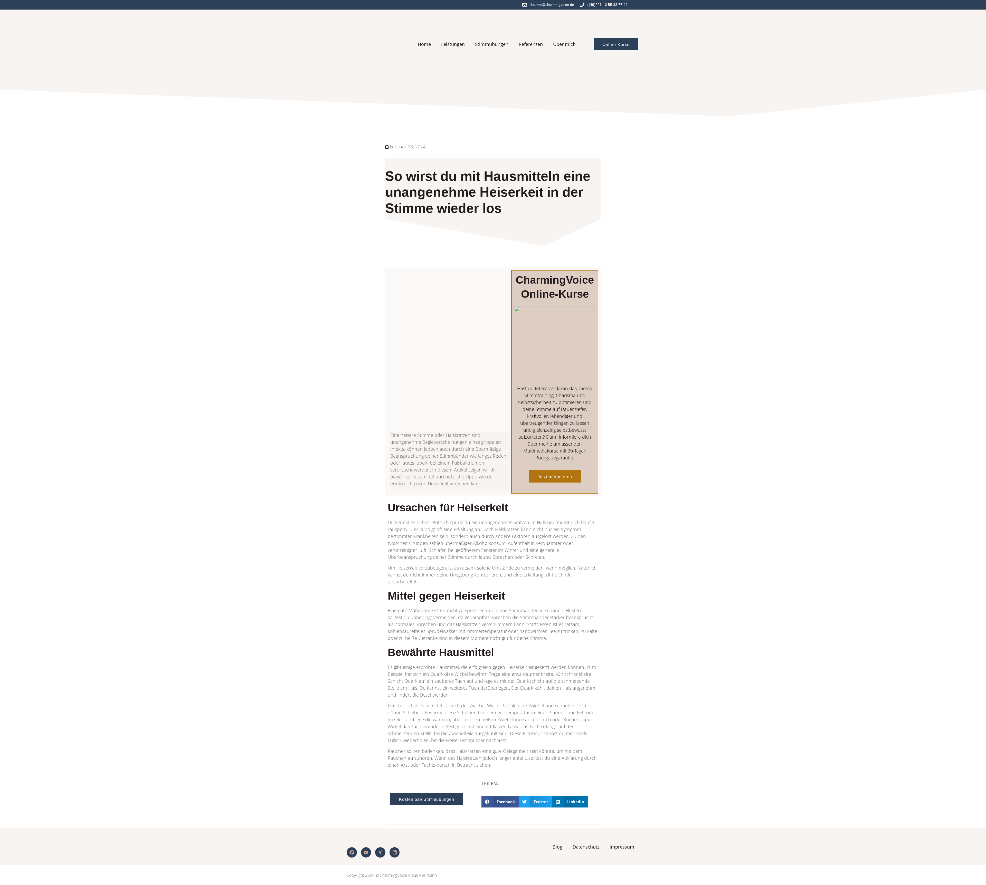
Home (424, 44)
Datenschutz (586, 847)
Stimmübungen (491, 44)
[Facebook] (352, 852)
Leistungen (453, 44)
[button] (500, 801)
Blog (557, 847)
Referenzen (531, 44)
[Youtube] (366, 852)
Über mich (564, 44)
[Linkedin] (395, 852)
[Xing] (380, 852)
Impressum (622, 847)
